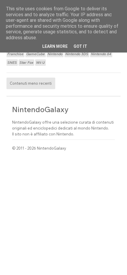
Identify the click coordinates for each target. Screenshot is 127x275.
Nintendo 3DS (76, 54)
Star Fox (26, 62)
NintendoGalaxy (40, 109)
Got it (80, 46)
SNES (12, 62)
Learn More (55, 46)
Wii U (40, 62)
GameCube (35, 54)
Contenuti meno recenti (31, 83)
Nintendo (55, 54)
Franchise (15, 54)
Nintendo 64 (101, 54)
